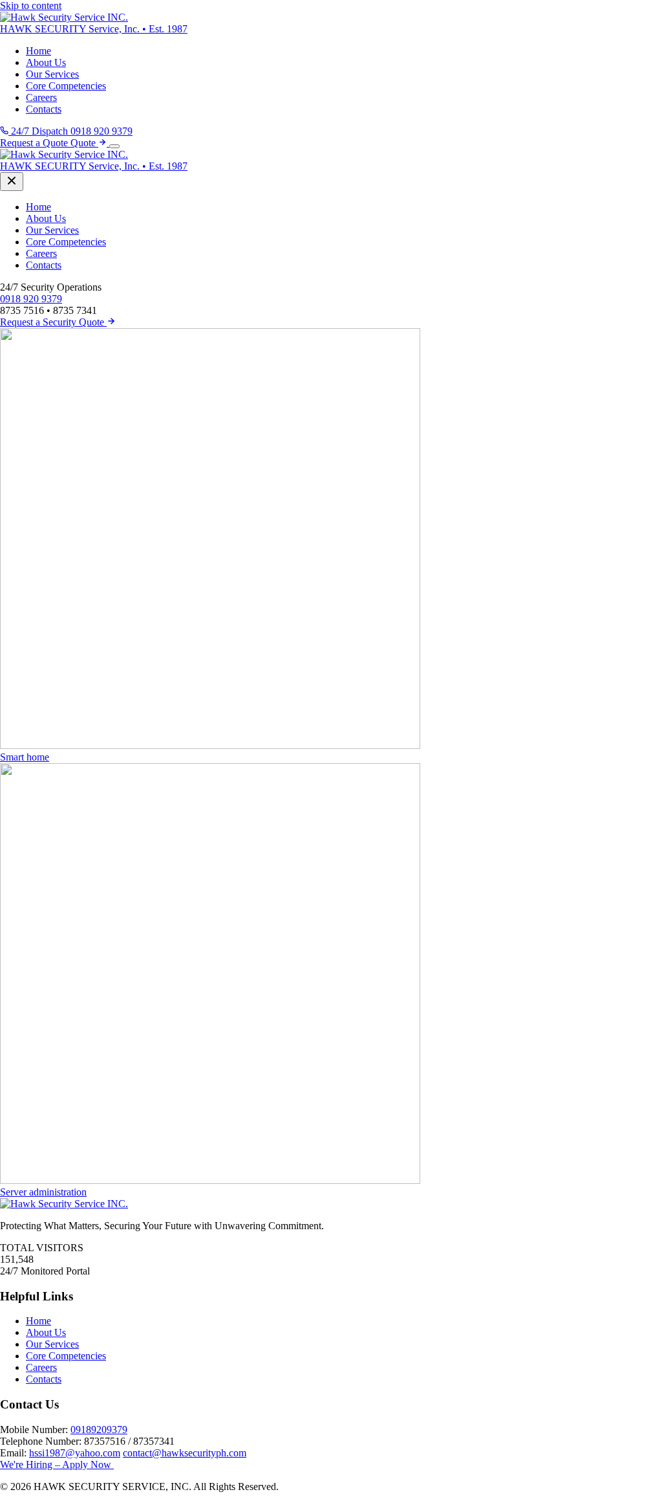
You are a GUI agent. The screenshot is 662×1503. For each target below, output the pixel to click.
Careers (41, 97)
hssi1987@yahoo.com (74, 1452)
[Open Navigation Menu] (114, 146)
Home (38, 50)
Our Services (52, 74)
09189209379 (98, 1429)
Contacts (43, 109)
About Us (46, 62)
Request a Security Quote (53, 322)
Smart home (24, 757)
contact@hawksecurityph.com (184, 1452)
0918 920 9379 (31, 298)
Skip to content (30, 5)
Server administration (43, 1191)
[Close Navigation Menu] (11, 181)
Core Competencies (66, 85)
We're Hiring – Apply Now (57, 1464)
